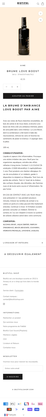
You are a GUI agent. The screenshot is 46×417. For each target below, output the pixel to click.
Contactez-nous (9, 347)
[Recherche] (38, 4)
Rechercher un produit (12, 318)
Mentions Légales (10, 335)
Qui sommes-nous (10, 322)
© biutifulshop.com (23, 389)
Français (12, 415)
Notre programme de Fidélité (14, 326)
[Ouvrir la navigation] (3, 4)
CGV (5, 339)
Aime (23, 65)
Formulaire (19, 290)
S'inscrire (13, 377)
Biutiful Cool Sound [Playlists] (15, 330)
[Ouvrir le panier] (43, 3)
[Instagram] (4, 303)
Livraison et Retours (15, 243)
